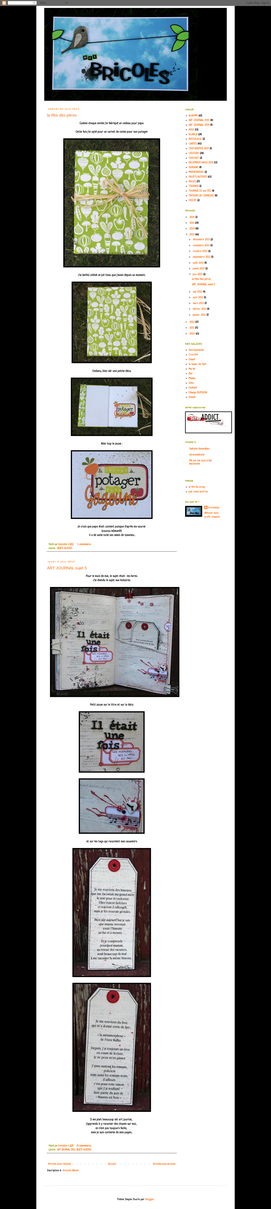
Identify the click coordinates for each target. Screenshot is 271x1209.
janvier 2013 (200, 314)
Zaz (190, 373)
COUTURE (194, 153)
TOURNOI (194, 186)
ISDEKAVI (193, 167)
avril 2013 (198, 297)
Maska (192, 378)
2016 (192, 217)
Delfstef (193, 387)
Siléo (191, 383)
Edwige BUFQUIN (198, 392)
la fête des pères (62, 115)
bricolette (213, 507)
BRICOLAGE (195, 139)
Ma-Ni (192, 369)
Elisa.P (192, 359)
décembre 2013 (201, 239)
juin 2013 (198, 274)
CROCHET (194, 158)
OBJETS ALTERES (64, 548)
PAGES (192, 181)
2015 (192, 222)
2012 (192, 322)
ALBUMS (193, 115)
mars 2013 (199, 303)
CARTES (193, 143)
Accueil (112, 1163)
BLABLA (193, 134)
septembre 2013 (202, 256)
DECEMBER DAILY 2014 (201, 162)
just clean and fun (198, 491)
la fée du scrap (197, 486)
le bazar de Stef (197, 364)
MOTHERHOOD (196, 172)
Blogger (149, 1199)
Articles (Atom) (70, 1170)
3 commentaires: (84, 544)
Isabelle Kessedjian (199, 448)
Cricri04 (193, 354)
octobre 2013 (200, 251)
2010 (192, 333)
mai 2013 (198, 291)
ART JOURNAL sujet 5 (67, 568)
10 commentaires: (84, 1145)
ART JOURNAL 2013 (66, 1149)
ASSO (191, 129)
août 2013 (198, 262)
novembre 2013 (201, 245)
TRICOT (192, 200)
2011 (192, 327)
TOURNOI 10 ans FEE (200, 190)
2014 (192, 228)
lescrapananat (196, 350)
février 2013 (200, 309)
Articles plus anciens (164, 1163)
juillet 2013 (199, 268)
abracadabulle (197, 454)
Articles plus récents (59, 1163)
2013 (192, 234)
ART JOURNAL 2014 (199, 124)
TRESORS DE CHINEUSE (201, 195)
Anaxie (192, 397)
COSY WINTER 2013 (199, 148)
